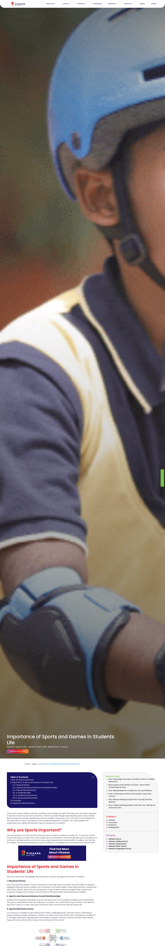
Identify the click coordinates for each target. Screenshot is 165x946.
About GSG (50, 4)
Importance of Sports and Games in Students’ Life (32, 782)
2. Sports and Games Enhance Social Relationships (36, 787)
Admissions (112, 4)
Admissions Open (162, 478)
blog (35, 764)
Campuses (81, 4)
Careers (153, 4)
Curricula (65, 4)
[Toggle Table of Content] (92, 777)
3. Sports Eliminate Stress (26, 790)
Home (27, 764)
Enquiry (142, 4)
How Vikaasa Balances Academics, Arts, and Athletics (130, 790)
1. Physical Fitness (22, 785)
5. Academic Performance (26, 795)
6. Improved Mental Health (26, 798)
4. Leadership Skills (23, 793)
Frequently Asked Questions (23, 803)
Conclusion (16, 800)
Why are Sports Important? (23, 780)
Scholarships (97, 4)
